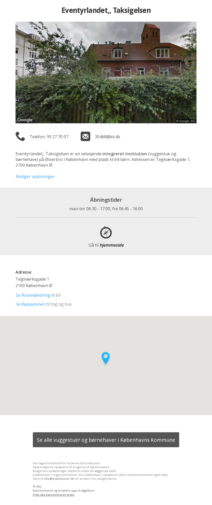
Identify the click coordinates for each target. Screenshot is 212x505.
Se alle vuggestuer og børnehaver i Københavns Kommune (106, 439)
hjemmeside (106, 245)
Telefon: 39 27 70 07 (48, 137)
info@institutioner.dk (59, 478)
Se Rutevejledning (33, 295)
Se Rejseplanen (30, 304)
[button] (106, 359)
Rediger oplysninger (35, 176)
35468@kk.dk (107, 137)
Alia (38, 486)
